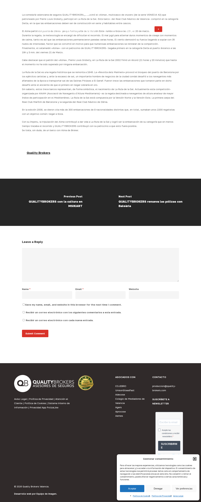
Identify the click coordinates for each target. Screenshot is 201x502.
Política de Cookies (141, 496)
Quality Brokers (38, 152)
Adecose (120, 394)
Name (26, 289)
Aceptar (132, 488)
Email (79, 289)
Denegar (158, 488)
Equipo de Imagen (46, 493)
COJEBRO (120, 386)
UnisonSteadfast (124, 390)
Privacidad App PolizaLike (44, 407)
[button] (194, 458)
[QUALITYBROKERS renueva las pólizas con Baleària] (150, 202)
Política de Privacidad (162, 496)
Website (134, 289)
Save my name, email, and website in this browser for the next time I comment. (73, 304)
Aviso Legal (178, 496)
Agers (118, 407)
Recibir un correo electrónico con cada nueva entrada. (59, 320)
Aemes (119, 415)
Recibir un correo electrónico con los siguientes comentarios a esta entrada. (73, 312)
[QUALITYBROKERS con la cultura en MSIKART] (50, 202)
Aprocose (120, 411)
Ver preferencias (184, 488)
